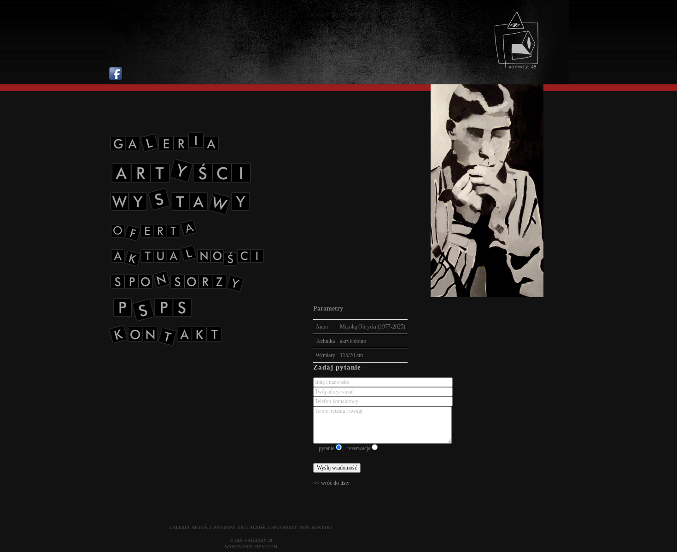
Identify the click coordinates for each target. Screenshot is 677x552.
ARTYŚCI (201, 527)
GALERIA (179, 527)
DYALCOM (266, 547)
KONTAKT (322, 527)
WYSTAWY (224, 527)
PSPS (304, 527)
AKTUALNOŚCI (253, 527)
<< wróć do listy (331, 483)
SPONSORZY (284, 527)
